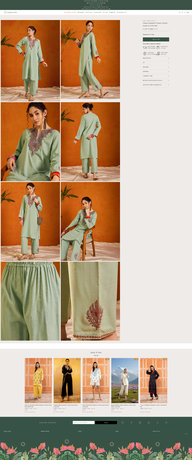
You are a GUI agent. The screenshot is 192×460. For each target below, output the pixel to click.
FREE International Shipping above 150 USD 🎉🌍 (96, 9)
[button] (89, 12)
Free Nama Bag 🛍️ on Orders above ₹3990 (96, 6)
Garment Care (147, 76)
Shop (80, 431)
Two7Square (186, 433)
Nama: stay (7, 431)
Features (146, 67)
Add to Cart (156, 39)
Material (146, 71)
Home (144, 20)
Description (147, 58)
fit (144, 62)
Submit (106, 422)
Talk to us (156, 431)
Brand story (45, 431)
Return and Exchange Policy (152, 80)
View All (96, 355)
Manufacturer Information (152, 84)
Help (117, 431)
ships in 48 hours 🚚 (96, 4)
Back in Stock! (151, 20)
